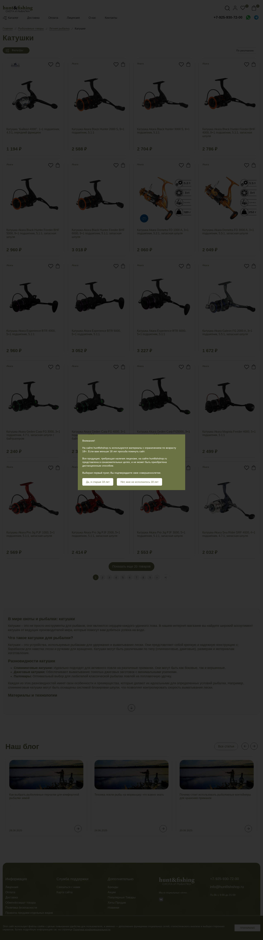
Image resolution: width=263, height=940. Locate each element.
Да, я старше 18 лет (97, 481)
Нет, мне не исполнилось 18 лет (139, 481)
